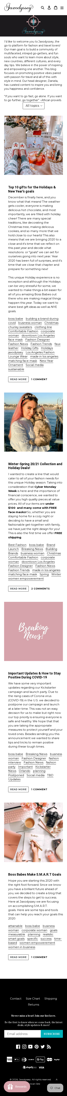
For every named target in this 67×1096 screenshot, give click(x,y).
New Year (46, 361)
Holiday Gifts (29, 348)
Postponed (16, 775)
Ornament (15, 365)
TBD (50, 775)
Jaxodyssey (25, 1079)
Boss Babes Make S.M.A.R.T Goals (34, 874)
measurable (16, 934)
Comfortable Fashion (23, 331)
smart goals (16, 938)
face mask (15, 339)
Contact (15, 998)
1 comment (39, 379)
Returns (33, 1004)
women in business (21, 947)
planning (39, 771)
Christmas (51, 323)
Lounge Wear (18, 356)
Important (25, 766)
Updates (14, 779)
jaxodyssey (15, 352)
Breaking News (32, 549)
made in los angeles (44, 356)
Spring (44, 574)
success (46, 938)
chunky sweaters (20, 327)
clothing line (43, 327)
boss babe (15, 318)
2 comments (40, 588)
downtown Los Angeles (38, 335)
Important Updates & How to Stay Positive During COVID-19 (34, 675)
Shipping (50, 998)
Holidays (47, 348)
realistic (48, 934)
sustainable (16, 369)
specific (32, 938)
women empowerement (26, 578)
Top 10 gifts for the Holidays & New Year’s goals (32, 189)
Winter (56, 574)
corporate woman (34, 930)
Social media (35, 365)
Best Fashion (17, 545)
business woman (30, 323)
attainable (15, 926)
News (12, 771)
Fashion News (18, 344)
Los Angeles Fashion (40, 352)
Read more (18, 379)
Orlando (24, 771)
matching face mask (22, 361)
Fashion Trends (41, 344)
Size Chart (33, 998)
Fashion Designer (37, 339)
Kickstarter (43, 766)
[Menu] (62, 7)
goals (53, 930)
